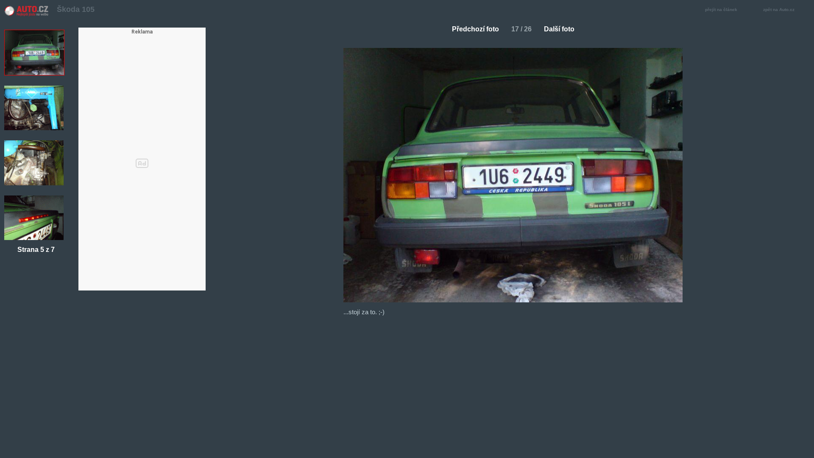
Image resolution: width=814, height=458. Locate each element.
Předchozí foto (475, 29)
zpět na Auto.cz (778, 9)
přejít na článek (721, 9)
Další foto (559, 29)
